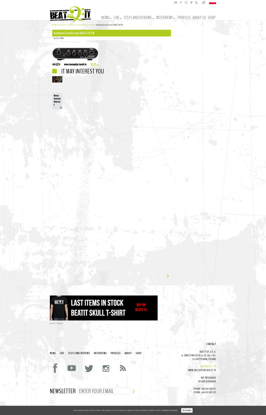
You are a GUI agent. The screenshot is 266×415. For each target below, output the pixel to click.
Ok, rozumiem (187, 410)
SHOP (212, 18)
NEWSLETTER (63, 391)
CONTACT (211, 344)
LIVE (116, 18)
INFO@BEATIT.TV (208, 366)
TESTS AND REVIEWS (138, 18)
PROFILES (184, 18)
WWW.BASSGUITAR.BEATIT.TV (202, 370)
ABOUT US (199, 18)
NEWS (105, 18)
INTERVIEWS (164, 18)
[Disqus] (111, 150)
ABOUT (128, 353)
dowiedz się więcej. (170, 410)
